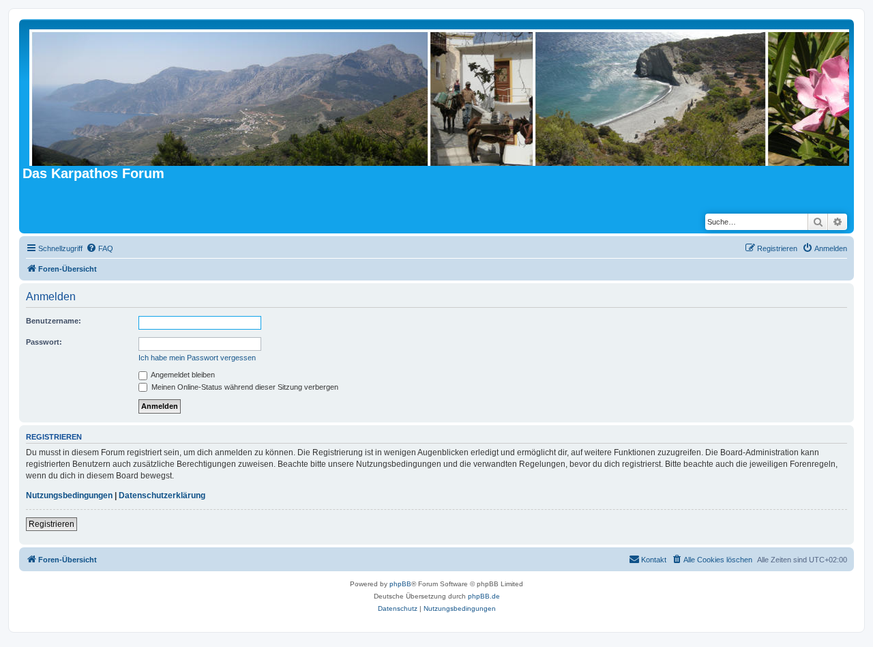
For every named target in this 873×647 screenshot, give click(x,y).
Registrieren (51, 524)
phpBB (400, 584)
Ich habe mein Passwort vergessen (197, 358)
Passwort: (44, 342)
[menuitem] (99, 248)
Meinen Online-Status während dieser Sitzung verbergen (243, 387)
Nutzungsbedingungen (69, 495)
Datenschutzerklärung (162, 495)
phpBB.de (484, 596)
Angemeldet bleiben (182, 375)
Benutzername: (53, 321)
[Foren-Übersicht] (440, 94)
